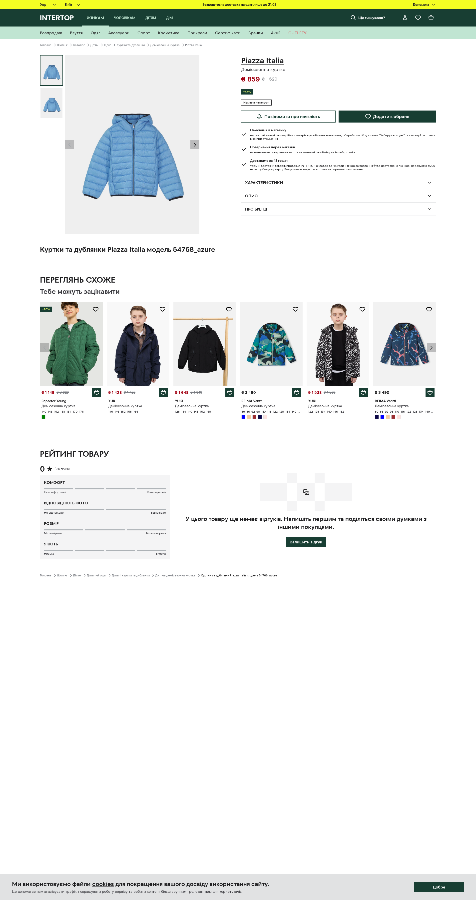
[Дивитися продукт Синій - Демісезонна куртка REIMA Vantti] (271, 344)
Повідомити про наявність (292, 116)
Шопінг (62, 45)
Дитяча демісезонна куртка (175, 575)
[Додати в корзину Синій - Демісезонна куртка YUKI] (163, 392)
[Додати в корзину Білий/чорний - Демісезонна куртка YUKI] (363, 392)
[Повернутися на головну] (57, 17)
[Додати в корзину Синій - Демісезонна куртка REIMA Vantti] (296, 392)
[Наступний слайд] (194, 144)
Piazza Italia (193, 45)
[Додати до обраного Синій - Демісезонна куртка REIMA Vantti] (296, 309)
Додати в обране (391, 116)
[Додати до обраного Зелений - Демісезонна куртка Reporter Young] (96, 309)
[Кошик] (431, 18)
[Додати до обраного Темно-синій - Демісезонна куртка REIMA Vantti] (429, 309)
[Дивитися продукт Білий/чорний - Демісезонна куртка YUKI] (338, 344)
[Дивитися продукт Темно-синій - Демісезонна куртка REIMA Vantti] (404, 344)
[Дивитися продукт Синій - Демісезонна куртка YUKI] (138, 344)
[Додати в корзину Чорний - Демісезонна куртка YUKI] (229, 392)
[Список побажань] (418, 18)
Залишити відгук (306, 542)
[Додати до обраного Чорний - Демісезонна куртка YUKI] (229, 309)
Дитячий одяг (96, 575)
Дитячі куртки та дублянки (131, 575)
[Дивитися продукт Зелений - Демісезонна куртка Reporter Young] (71, 344)
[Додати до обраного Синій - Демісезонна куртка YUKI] (162, 309)
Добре (439, 887)
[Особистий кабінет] (405, 18)
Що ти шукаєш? (371, 18)
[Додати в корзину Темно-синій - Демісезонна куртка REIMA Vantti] (430, 392)
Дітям (94, 45)
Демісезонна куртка (165, 45)
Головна (45, 45)
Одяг (107, 45)
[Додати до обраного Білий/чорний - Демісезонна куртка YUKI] (362, 309)
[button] (69, 144)
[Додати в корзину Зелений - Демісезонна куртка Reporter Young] (96, 392)
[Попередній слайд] (69, 144)
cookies (103, 884)
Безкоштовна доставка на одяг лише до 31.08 (239, 4)
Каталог (79, 45)
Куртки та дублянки (130, 45)
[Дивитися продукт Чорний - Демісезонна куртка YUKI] (204, 344)
